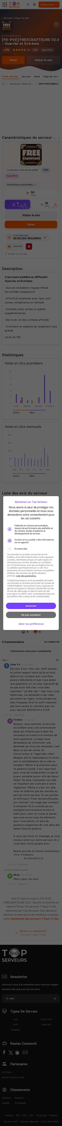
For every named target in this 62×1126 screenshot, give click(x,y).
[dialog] (31, 563)
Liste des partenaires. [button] (26, 575)
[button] (31, 548)
